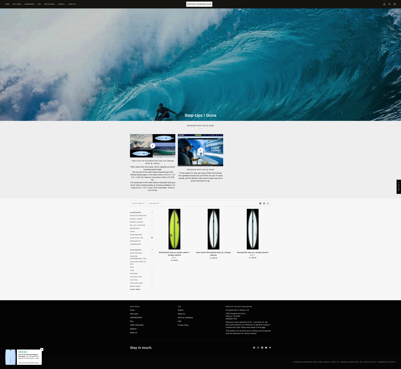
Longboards (135, 244)
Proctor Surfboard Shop (306, 362)
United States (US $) (16, 362)
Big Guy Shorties (137, 225)
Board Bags (135, 286)
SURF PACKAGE (136, 325)
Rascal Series (136, 219)
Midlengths (135, 241)
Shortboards (136, 235)
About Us (133, 333)
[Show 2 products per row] (260, 203)
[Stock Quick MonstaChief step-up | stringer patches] (213, 229)
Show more (135, 289)
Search (180, 310)
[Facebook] (254, 348)
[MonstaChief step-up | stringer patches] (252, 229)
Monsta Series (136, 222)
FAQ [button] (179, 307)
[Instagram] (258, 348)
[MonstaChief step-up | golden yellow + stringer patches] (174, 229)
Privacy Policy (183, 325)
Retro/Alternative (138, 216)
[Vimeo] (270, 348)
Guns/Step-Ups (136, 238)
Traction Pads (136, 283)
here (263, 327)
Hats (132, 270)
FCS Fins (134, 280)
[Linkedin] (262, 348)
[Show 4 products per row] (268, 203)
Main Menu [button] (135, 307)
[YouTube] (266, 348)
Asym (132, 231)
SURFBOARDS (136, 318)
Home (132, 310)
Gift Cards (134, 314)
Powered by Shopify (387, 362)
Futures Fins (136, 277)
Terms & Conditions (185, 318)
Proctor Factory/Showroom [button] (239, 307)
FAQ (179, 321)
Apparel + (134, 329)
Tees (132, 267)
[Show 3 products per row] (264, 203)
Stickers (134, 273)
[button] (29, 4)
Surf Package (136, 253)
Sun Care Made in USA (138, 263)
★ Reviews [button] (399, 186)
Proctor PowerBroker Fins (138, 257)
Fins (131, 321)
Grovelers (134, 228)
